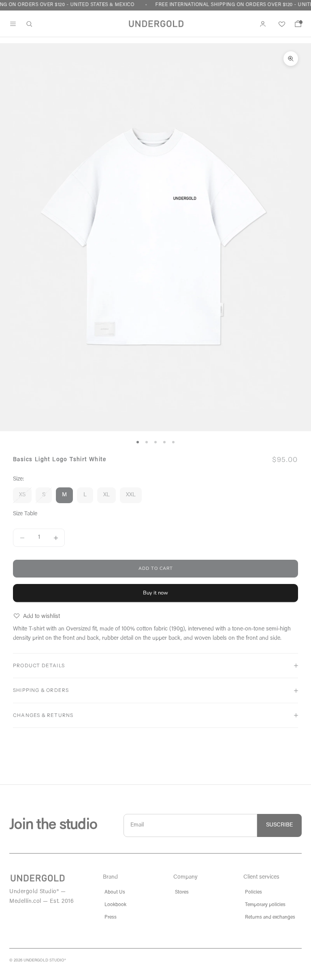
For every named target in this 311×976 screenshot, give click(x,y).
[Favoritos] (280, 23)
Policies (253, 892)
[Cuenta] (262, 23)
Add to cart (155, 568)
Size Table (25, 514)
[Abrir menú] (13, 23)
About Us (114, 892)
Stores (182, 892)
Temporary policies (265, 904)
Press (110, 917)
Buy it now (155, 593)
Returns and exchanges (270, 917)
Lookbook (115, 904)
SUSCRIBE (279, 825)
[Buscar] (29, 23)
